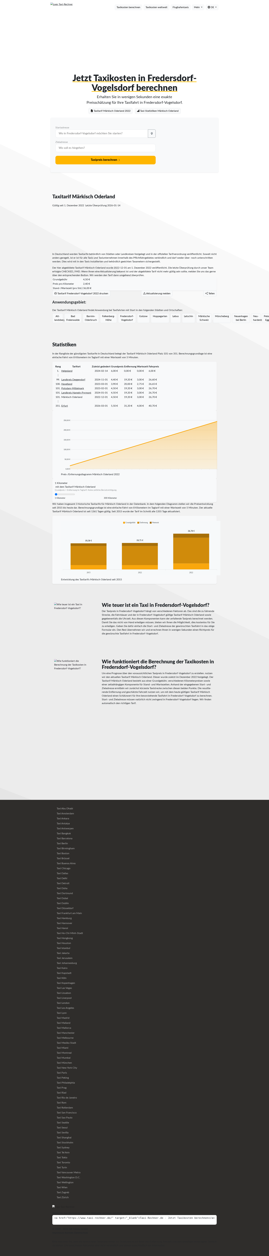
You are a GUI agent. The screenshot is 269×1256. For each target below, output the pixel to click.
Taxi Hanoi (62, 928)
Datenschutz (81, 1233)
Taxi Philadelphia (65, 1083)
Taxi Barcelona (64, 838)
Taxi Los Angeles (65, 1008)
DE (212, 7)
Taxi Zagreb (62, 1192)
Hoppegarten (160, 316)
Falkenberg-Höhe (108, 318)
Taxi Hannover (64, 923)
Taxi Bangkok (63, 833)
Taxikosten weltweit (156, 7)
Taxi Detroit (62, 883)
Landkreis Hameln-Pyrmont (76, 393)
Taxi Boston (62, 853)
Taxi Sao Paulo (64, 1117)
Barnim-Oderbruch (91, 318)
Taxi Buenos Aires (66, 863)
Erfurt (64, 406)
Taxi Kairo (61, 968)
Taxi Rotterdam (64, 1107)
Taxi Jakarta (62, 953)
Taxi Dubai (62, 898)
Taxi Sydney (62, 1147)
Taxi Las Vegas (64, 988)
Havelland (66, 384)
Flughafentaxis (181, 7)
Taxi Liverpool (64, 998)
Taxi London (63, 1003)
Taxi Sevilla (62, 1132)
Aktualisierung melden (158, 293)
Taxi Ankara (62, 818)
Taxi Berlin (62, 843)
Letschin (188, 316)
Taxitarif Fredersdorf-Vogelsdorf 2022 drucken (82, 293)
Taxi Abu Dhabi (64, 808)
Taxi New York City (66, 1068)
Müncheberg (222, 316)
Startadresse (62, 127)
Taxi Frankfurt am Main (69, 913)
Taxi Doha (61, 888)
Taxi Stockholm (64, 1142)
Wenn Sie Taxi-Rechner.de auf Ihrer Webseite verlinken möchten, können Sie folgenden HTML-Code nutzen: (111, 1213)
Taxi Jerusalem (64, 958)
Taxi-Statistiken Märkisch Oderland (159, 111)
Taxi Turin (61, 1167)
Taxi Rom (61, 1102)
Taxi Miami (62, 1048)
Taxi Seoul (62, 1127)
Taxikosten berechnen (128, 7)
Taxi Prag (61, 1087)
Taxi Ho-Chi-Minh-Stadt (69, 933)
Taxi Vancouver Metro (68, 1172)
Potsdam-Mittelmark (72, 388)
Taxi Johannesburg (66, 963)
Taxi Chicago (63, 868)
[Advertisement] (134, 37)
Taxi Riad (61, 1092)
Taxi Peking (62, 1078)
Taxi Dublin (62, 903)
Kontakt (69, 1233)
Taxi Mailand (63, 1023)
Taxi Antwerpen (65, 828)
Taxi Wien (61, 1187)
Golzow (143, 316)
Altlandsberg (58, 318)
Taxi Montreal (64, 1053)
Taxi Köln (61, 978)
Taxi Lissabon (63, 993)
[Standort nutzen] (152, 133)
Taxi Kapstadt (63, 973)
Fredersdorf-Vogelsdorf (127, 318)
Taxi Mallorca (63, 1028)
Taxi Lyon (61, 1013)
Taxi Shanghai (63, 1137)
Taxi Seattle (62, 1122)
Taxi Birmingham (65, 848)
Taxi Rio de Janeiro (66, 1097)
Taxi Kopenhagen (65, 983)
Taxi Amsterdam (65, 813)
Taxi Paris (61, 1073)
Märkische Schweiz (204, 318)
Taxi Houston (63, 943)
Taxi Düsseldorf (64, 908)
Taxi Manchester (65, 1033)
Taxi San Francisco (66, 1112)
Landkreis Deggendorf (73, 379)
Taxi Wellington (64, 1182)
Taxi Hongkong (64, 938)
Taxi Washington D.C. (68, 1177)
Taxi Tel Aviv (63, 1152)
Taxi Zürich (62, 1197)
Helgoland (66, 371)
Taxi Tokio (61, 1157)
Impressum (58, 1233)
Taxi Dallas (62, 873)
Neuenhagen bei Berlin (241, 318)
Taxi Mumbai (63, 1058)
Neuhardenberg (257, 318)
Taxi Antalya (63, 823)
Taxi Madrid (62, 1018)
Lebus (175, 316)
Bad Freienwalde (73, 318)
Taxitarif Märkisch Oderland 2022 (111, 111)
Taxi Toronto (63, 1162)
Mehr (197, 7)
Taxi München (64, 1063)
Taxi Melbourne (64, 1038)
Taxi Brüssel (62, 858)
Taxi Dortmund (64, 893)
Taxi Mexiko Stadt (66, 1043)
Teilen (211, 293)
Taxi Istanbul (63, 948)
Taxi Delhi (61, 878)
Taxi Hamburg (64, 918)
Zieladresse (61, 142)
